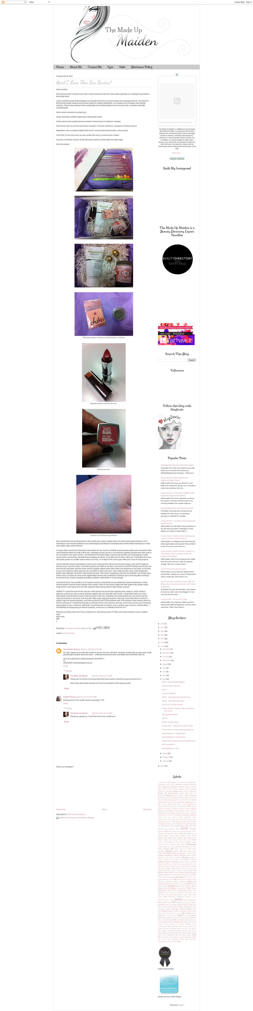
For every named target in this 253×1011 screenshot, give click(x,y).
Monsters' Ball (182, 892)
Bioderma (175, 797)
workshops (192, 939)
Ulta (173, 933)
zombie (174, 941)
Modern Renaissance (171, 892)
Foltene (184, 840)
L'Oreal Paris (175, 868)
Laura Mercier (188, 870)
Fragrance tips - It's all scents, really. (174, 599)
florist (170, 840)
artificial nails (166, 789)
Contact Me (95, 67)
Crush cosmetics (185, 817)
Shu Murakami (182, 917)
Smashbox (180, 920)
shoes (175, 917)
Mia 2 (185, 888)
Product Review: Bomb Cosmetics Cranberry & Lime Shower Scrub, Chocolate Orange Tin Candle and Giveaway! (177, 553)
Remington (175, 909)
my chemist (173, 894)
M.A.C (171, 879)
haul (181, 851)
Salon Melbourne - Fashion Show (174, 733)
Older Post (147, 809)
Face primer (169, 835)
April (164, 679)
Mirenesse (183, 890)
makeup (168, 881)
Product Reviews (183, 907)
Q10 (191, 907)
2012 (162, 646)
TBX (176, 926)
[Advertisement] (78, 788)
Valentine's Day (172, 935)
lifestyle (160, 872)
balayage (169, 791)
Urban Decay (191, 933)
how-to (189, 855)
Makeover (161, 881)
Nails (122, 67)
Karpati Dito (161, 864)
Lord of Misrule (176, 875)
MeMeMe (173, 888)
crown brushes (172, 817)
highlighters (183, 853)
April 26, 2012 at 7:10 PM (102, 676)
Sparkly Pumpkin (167, 922)
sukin (166, 924)
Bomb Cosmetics (185, 802)
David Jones (176, 819)
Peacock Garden (191, 902)
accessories (162, 784)
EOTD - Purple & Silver (170, 722)
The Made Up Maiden (79, 676)
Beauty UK (162, 793)
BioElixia (181, 797)
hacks (176, 849)
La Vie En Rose (191, 868)
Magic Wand (192, 879)
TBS (172, 926)
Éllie (166, 829)
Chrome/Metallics (179, 810)
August (165, 664)
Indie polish (179, 859)
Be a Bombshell (191, 791)
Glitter (165, 847)
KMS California (186, 866)
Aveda (160, 791)
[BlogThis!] (100, 627)
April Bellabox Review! (170, 714)
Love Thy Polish (190, 875)
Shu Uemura (191, 917)
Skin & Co (161, 920)
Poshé (190, 904)
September (167, 660)
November (166, 653)
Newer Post (60, 809)
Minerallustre (162, 890)
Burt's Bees (177, 806)
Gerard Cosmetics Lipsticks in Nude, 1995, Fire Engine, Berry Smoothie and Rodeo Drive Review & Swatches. (178, 584)
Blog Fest (161, 800)
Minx (169, 890)
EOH (177, 829)
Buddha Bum (172, 804)
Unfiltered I (178, 933)
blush (183, 800)
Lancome (166, 870)
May (164, 675)
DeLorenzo (168, 821)
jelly (190, 862)
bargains (176, 791)
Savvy (174, 915)
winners (181, 939)
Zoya (179, 941)
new (195, 897)
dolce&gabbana (162, 824)
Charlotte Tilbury (185, 808)
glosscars (178, 847)
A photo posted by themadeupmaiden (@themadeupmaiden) (187, 122)
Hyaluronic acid (163, 857)
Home (60, 67)
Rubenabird (170, 913)
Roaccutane (182, 911)
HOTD (176, 855)
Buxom (184, 806)
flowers (175, 840)
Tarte (169, 926)
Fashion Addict (191, 835)
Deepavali (161, 821)
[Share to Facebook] (105, 627)
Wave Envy (167, 939)
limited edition (168, 872)
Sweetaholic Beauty (71, 649)
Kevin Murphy (185, 864)
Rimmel (164, 911)
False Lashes (180, 835)
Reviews (183, 909)
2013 (162, 642)
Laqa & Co (173, 870)
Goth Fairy (193, 847)
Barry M (182, 791)
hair (181, 849)
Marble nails (173, 884)
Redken (168, 909)
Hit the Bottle (191, 853)
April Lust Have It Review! (171, 686)
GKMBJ (160, 847)
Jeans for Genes (183, 862)
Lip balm (176, 872)
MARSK (188, 884)
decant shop (192, 819)
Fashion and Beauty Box (167, 838)
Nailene (185, 894)
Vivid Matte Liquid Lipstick (169, 937)
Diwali (194, 821)
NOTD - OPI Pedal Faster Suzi (173, 701)
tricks (159, 933)
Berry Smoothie (167, 797)
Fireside (165, 840)
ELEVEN (160, 829)
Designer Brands (186, 821)
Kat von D (169, 864)
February (166, 757)
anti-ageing (165, 787)
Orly (177, 902)
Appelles (187, 787)
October (166, 657)
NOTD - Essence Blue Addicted (173, 682)
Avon (164, 791)
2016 (162, 631)
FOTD (194, 840)
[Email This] (97, 627)
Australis (193, 789)
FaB (189, 833)
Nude (184, 900)
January (166, 761)
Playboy (185, 904)
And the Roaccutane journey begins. (174, 569)
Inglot (186, 859)
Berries (160, 797)
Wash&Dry (188, 937)
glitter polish (171, 847)
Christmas (169, 810)
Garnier (188, 842)
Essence (193, 829)
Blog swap (167, 800)
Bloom (179, 800)
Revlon (189, 909)
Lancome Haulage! (168, 693)
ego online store (187, 826)
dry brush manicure (189, 824)
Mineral (194, 888)
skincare (168, 920)
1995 (169, 782)
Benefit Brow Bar (177, 795)
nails (189, 894)
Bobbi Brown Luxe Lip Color (171, 802)
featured (190, 838)
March (165, 753)
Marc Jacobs (181, 884)
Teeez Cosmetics (187, 926)
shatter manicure (167, 917)
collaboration (162, 815)
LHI (195, 870)
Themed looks (173, 930)
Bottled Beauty (69, 697)
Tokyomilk (185, 930)
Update (184, 933)
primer (175, 907)
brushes (163, 804)
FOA (180, 840)
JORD (194, 862)
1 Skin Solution (162, 782)
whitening (175, 939)
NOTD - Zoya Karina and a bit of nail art (176, 697)
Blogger (181, 1005)
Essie (167, 831)
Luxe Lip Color (191, 877)
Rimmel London (172, 911)
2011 (162, 766)
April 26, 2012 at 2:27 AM (86, 697)
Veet (180, 935)
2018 (162, 624)
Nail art (179, 894)
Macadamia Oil (182, 879)
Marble (167, 884)
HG (178, 853)
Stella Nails (183, 922)
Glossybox (185, 847)
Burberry (160, 806)
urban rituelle (162, 935)
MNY (194, 890)
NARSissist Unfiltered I (184, 897)
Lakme (160, 870)
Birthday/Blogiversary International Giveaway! (177, 508)
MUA (159, 894)
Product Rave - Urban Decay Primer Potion (177, 726)
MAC (175, 879)
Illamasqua (186, 857)
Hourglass (182, 855)
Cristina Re (162, 817)
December (166, 649)
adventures (179, 784)
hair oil (185, 849)
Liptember (167, 875)
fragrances (171, 842)
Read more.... (177, 153)
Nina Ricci (166, 900)
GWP (172, 849)
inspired (161, 862)
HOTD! (164, 718)
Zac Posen (168, 941)
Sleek (174, 920)
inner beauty (192, 859)
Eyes (110, 67)
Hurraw (194, 855)
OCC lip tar (168, 902)
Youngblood (161, 941)
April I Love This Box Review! (172, 704)
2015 (162, 635)
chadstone (175, 808)
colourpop (177, 815)
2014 (162, 639)
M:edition (165, 879)
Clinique (172, 813)
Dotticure (170, 824)
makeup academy (179, 881)
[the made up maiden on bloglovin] (169, 449)
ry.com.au (178, 913)
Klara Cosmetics (176, 866)
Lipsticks (161, 875)
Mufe (163, 894)
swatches (172, 924)
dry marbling (162, 826)
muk (167, 894)
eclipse (172, 826)
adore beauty (171, 784)
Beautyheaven (173, 793)
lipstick (182, 872)
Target (165, 926)
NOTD (178, 899)
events (183, 831)
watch (160, 939)
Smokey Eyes (189, 920)
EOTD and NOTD (168, 744)
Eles (194, 826)
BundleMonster (191, 804)
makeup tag (191, 881)
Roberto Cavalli (191, 911)
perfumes (161, 904)
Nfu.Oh (160, 900)
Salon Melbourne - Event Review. (174, 737)
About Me (76, 67)
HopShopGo (168, 855)
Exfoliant (188, 831)
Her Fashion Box (169, 853)
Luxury (160, 879)
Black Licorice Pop (190, 797)
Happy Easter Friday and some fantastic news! (178, 741)
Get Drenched (171, 844)
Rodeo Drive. (162, 913)
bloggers (174, 800)
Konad (194, 866)
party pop (182, 902)
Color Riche (169, 815)
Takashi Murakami (185, 924)
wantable (181, 937)
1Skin (173, 782)
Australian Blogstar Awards (180, 789)
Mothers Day (192, 892)
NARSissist (172, 897)
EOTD (164, 690)
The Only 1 (184, 928)
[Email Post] (94, 628)
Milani (189, 888)
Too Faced (192, 930)
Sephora (180, 915)
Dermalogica (176, 821)
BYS (189, 806)
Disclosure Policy (141, 67)
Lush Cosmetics (167, 877)
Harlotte (176, 851)
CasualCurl (168, 808)
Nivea (172, 900)
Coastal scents (180, 813)
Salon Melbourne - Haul (170, 748)
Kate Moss (177, 864)
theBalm (164, 930)
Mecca (178, 886)
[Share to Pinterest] (108, 627)
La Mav (183, 868)
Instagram (167, 862)
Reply (65, 666)
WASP (194, 937)
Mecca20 (166, 888)
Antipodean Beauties (177, 787)
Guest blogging (163, 849)
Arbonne (193, 787)
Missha (190, 890)
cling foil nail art (163, 813)
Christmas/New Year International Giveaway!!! (177, 465)
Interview (174, 862)
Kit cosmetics (167, 866)
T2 (177, 924)
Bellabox (169, 795)
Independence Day (169, 859)
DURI (168, 826)
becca (182, 793)
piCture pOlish (177, 904)
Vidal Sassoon (186, 935)
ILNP (192, 857)
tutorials (169, 933)
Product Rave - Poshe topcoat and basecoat (178, 729)
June (164, 671)
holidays (161, 855)
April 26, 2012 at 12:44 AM (91, 649)
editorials (178, 826)
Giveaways (191, 844)
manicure (161, 884)
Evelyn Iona (176, 831)
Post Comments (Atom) (76, 814)
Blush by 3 (188, 800)
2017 (162, 627)
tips (180, 930)
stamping (176, 922)
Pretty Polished (167, 907)
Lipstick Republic (190, 872)
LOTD (183, 875)
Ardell (159, 789)
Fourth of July (162, 842)
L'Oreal (167, 868)
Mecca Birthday (186, 886)
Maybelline (171, 886)
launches (180, 870)
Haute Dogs (188, 851)
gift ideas (181, 844)
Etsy (170, 831)
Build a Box (181, 804)
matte (165, 886)
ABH (194, 782)
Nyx (191, 900)
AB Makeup (185, 782)
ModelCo (161, 892)
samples (168, 915)
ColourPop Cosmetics (188, 815)
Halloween (169, 851)
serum (186, 915)
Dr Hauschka (178, 824)
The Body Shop (175, 928)
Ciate (187, 810)
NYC (188, 900)
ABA (191, 782)
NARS (165, 897)
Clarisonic (193, 810)
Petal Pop (168, 904)
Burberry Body (168, 806)
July (164, 668)
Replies (69, 671)
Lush (159, 877)
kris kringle (161, 868)
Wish (186, 939)
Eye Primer (175, 833)
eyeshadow (183, 833)
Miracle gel (175, 890)
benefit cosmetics (190, 795)
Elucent (171, 829)
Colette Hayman (191, 813)
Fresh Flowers (180, 842)
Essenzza (161, 831)
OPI (174, 902)
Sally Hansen (186, 913)
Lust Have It (180, 877)
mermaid (179, 888)
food (189, 840)
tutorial (164, 933)
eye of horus (166, 833)
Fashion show (182, 838)
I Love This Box (69, 633)
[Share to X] (102, 627)
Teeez (180, 926)
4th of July (178, 782)
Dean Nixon (184, 819)
